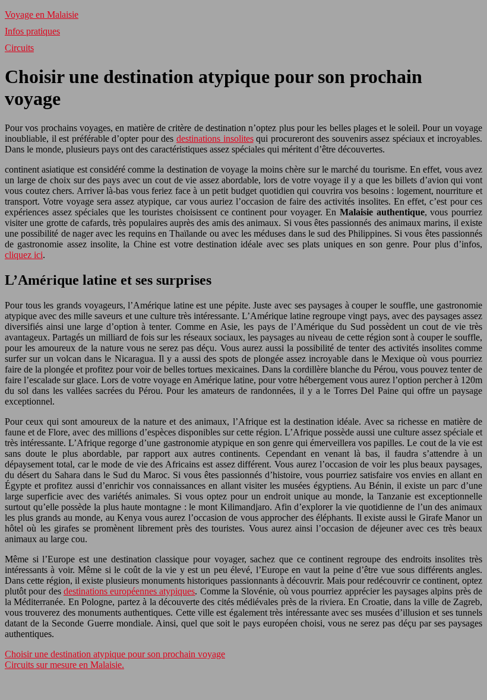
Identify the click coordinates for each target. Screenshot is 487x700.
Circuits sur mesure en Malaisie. (64, 665)
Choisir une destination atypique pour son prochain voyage (115, 654)
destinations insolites (215, 138)
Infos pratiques (32, 31)
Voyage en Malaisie (41, 14)
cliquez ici (24, 255)
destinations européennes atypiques (129, 591)
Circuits (19, 48)
